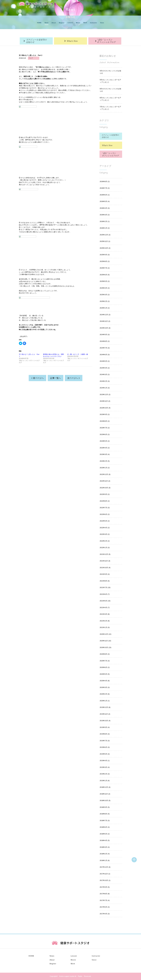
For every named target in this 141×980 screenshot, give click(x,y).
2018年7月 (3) (105, 820)
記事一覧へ (55, 378)
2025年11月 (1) (105, 241)
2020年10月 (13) (105, 647)
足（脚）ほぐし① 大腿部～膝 (77, 354)
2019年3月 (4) (105, 767)
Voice (102, 23)
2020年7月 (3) (105, 661)
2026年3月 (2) (105, 215)
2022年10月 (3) (105, 488)
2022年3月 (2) (105, 534)
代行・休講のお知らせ (36, 41)
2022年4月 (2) (105, 527)
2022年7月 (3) (105, 507)
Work (85, 22)
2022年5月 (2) (105, 521)
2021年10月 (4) (105, 567)
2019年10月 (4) (105, 720)
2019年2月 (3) (105, 774)
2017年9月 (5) (105, 887)
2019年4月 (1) (105, 760)
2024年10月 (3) (105, 328)
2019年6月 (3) (105, 747)
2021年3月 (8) (105, 614)
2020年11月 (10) (105, 641)
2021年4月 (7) (105, 607)
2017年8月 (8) (105, 894)
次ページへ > (73, 378)
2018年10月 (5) (105, 800)
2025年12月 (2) (105, 235)
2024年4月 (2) (105, 368)
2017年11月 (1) (105, 874)
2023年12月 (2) (105, 394)
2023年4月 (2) (105, 448)
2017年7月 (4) (105, 900)
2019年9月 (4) (105, 727)
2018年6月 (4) (105, 827)
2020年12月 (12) (105, 634)
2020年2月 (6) (105, 694)
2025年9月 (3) (105, 255)
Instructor (93, 23)
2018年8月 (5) (105, 814)
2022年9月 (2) (105, 494)
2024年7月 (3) (105, 348)
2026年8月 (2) (105, 181)
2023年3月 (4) (105, 454)
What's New (70, 41)
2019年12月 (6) (105, 707)
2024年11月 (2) (105, 321)
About (54, 23)
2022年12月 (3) (105, 474)
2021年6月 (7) (105, 594)
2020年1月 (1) (105, 701)
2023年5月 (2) (105, 441)
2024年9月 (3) (105, 334)
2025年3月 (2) (105, 294)
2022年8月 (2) (105, 501)
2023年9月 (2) (105, 414)
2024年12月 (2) (105, 314)
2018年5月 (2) (105, 834)
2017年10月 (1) (105, 880)
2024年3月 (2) (105, 374)
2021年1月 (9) (105, 627)
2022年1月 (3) (105, 547)
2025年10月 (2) (105, 248)
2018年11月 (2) (105, 794)
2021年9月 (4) (105, 574)
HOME (39, 23)
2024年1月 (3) (105, 388)
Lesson (70, 22)
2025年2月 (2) (105, 301)
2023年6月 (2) (105, 434)
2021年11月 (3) (105, 561)
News (46, 22)
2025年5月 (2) (105, 281)
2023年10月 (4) (105, 408)
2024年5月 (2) (105, 361)
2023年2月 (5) (105, 461)
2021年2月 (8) (105, 621)
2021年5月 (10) (105, 601)
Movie (78, 23)
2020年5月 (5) (105, 674)
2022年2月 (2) (105, 541)
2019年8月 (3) (105, 734)
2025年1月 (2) (105, 308)
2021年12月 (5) (105, 554)
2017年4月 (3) (105, 914)
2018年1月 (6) (105, 860)
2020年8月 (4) (105, 654)
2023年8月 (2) (105, 421)
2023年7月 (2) (105, 428)
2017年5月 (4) (105, 907)
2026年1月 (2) (105, 228)
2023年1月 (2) (105, 468)
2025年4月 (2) (105, 288)
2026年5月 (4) (105, 201)
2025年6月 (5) (105, 275)
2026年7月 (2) (105, 188)
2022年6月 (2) (105, 514)
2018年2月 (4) (105, 854)
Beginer (61, 23)
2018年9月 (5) (105, 807)
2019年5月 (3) (105, 754)
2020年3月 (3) (105, 687)
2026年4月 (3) (105, 208)
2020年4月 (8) (105, 681)
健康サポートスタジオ (36, 4)
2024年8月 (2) (105, 341)
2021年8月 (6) (105, 581)
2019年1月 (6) (105, 780)
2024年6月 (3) (105, 354)
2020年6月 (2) (105, 667)
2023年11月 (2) (105, 401)
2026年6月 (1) (105, 195)
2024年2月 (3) (105, 381)
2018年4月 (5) (105, 840)
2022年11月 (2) (105, 481)
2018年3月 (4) (105, 847)
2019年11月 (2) (105, 714)
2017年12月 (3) (105, 867)
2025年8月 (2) (105, 261)
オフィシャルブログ (104, 41)
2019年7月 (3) (105, 741)
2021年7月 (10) (105, 587)
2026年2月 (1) (105, 221)
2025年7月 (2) (105, 268)
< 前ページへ (37, 378)
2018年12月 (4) (105, 787)
